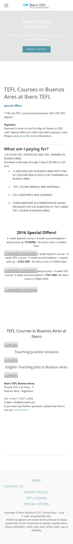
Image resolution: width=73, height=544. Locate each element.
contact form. (21, 409)
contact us (19, 136)
